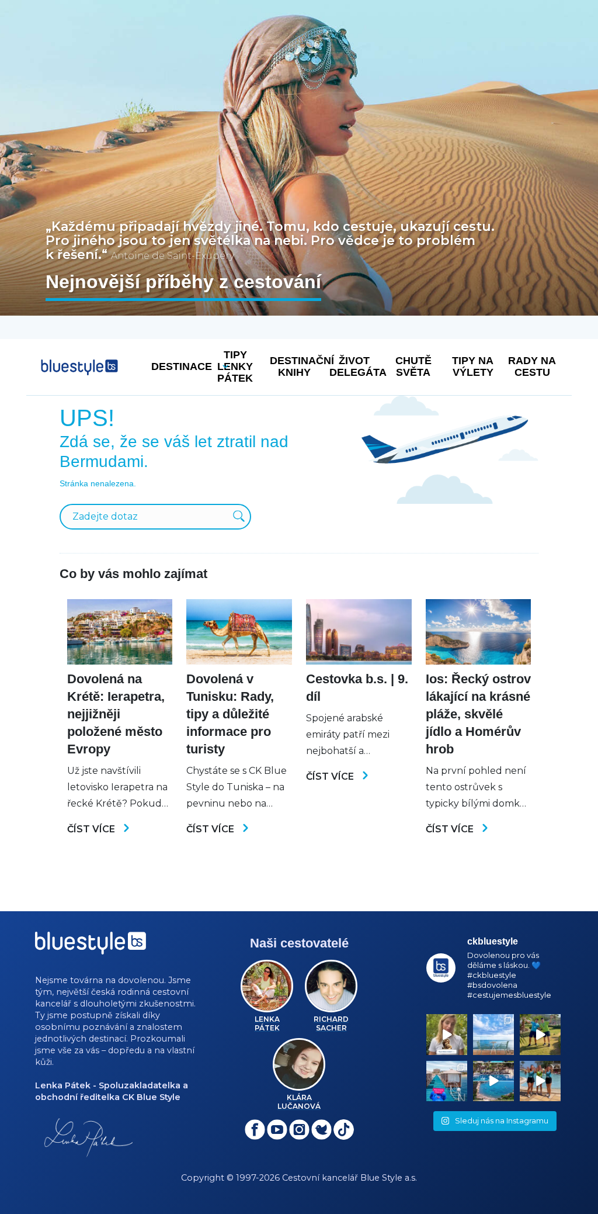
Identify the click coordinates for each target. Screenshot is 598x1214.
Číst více (92, 829)
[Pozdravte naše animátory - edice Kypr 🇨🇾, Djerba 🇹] (540, 1081)
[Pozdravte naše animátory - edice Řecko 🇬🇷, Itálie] (540, 1034)
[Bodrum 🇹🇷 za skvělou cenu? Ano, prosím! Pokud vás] (493, 1081)
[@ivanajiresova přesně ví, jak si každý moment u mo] (446, 1034)
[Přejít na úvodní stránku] (79, 367)
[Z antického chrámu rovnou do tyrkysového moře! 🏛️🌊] (446, 1081)
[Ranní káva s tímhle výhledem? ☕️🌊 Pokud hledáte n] (493, 1034)
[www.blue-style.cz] (90, 947)
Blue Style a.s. (388, 1178)
